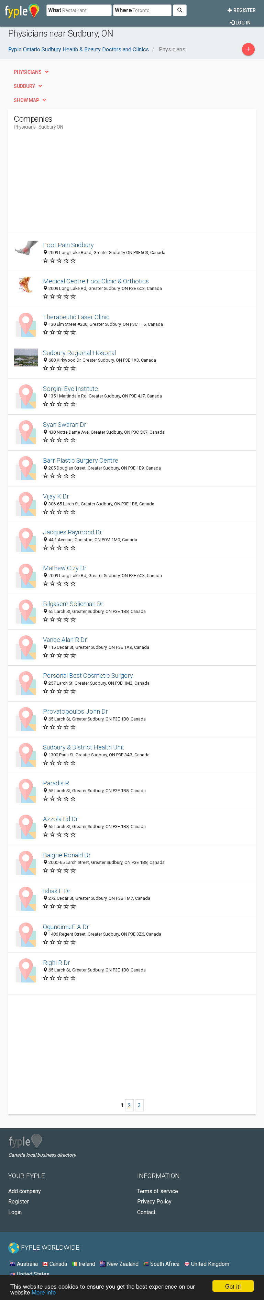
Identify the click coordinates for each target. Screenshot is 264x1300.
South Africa (164, 1264)
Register (244, 10)
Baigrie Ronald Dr (67, 855)
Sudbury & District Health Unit (83, 747)
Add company (24, 1191)
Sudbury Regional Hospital (79, 352)
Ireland (86, 1264)
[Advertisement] (71, 183)
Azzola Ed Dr (60, 819)
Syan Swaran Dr (64, 424)
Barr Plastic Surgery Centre (80, 460)
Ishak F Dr (56, 891)
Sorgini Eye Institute (70, 388)
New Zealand (122, 1264)
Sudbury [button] (24, 86)
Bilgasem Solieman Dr (73, 603)
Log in (242, 23)
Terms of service (157, 1191)
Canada (57, 1264)
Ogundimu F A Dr (66, 926)
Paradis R (56, 783)
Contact (146, 1212)
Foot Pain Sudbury (68, 245)
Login (15, 1212)
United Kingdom (209, 1264)
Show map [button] (26, 100)
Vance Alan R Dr (65, 639)
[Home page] (22, 10)
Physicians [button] (28, 72)
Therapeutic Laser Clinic (76, 317)
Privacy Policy (154, 1201)
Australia (26, 1264)
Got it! (233, 1286)
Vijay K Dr (56, 496)
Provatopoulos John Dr (75, 711)
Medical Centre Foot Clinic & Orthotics (96, 281)
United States (32, 1274)
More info (44, 1292)
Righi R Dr (56, 962)
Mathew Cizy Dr (65, 568)
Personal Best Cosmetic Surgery (88, 675)
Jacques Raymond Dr (72, 532)
